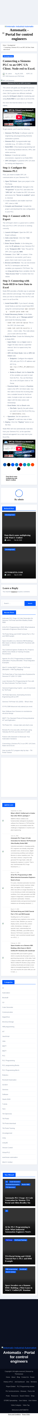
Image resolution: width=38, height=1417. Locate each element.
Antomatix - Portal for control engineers (19, 34)
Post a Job (31, 1391)
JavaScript (5, 1036)
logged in (14, 591)
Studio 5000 (6, 1099)
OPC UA (29, 73)
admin (10, 73)
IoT (3, 1031)
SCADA (5, 1085)
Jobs (4, 1041)
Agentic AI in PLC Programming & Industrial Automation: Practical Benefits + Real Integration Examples (18, 660)
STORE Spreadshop (10, 1400)
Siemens (5, 1089)
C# (3, 1002)
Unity (4, 1138)
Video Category (16, 1405)
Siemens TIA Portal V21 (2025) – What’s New (17, 701)
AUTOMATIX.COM (13, 572)
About (13, 1377)
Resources (14, 1396)
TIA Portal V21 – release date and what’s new (17, 725)
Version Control (7, 1147)
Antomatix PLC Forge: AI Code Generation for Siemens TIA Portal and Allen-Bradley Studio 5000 (17, 620)
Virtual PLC (6, 1152)
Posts (8, 1396)
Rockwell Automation (9, 1080)
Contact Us (25, 1377)
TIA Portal (21, 76)
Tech (4, 1109)
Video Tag (26, 1405)
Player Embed (10, 1386)
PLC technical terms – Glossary (16, 1391)
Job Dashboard (20, 1382)
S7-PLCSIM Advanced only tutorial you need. (17, 706)
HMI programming (8, 1026)
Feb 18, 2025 (18, 540)
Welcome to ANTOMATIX (20, 1410)
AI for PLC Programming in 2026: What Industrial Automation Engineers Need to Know (23, 877)
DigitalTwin (6, 1017)
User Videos (23, 1400)
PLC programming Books (10, 1065)
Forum (32, 1377)
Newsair (28, 1371)
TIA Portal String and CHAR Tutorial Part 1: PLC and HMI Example (18, 1258)
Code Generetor (7, 1007)
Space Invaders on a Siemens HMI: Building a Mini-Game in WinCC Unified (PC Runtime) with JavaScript (18, 643)
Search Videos (24, 1396)
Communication (7, 1012)
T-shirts (4, 1104)
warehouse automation (10, 1157)
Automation (6, 993)
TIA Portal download (9, 1123)
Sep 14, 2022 (18, 575)
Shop (32, 1396)
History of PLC (8, 1382)
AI (3, 988)
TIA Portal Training (8, 1128)
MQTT (4, 1046)
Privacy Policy (26, 1414)
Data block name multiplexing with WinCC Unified (17, 536)
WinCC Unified (7, 1162)
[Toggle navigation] (3, 33)
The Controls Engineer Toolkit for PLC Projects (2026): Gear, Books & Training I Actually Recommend (18, 652)
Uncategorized (8, 56)
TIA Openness (7, 1114)
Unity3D (5, 1143)
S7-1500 (6, 76)
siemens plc (13, 76)
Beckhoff (5, 997)
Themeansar (19, 1374)
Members (34, 1382)
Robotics (5, 1075)
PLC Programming (8, 1060)
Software (5, 1094)
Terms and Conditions (14, 1414)
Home (8, 1377)
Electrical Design (8, 1022)
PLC (3, 1055)
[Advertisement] (19, 14)
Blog (18, 1377)
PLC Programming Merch (10, 1070)
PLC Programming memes (25, 1386)
